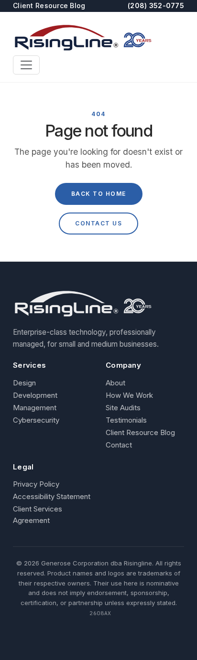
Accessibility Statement (51, 496)
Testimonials (126, 420)
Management (34, 407)
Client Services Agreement (37, 514)
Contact (119, 444)
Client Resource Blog (49, 5)
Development (35, 395)
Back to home (98, 193)
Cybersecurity (36, 420)
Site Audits (123, 407)
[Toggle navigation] (26, 65)
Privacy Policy (36, 484)
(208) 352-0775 (156, 5)
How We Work (129, 395)
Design (24, 382)
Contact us (98, 223)
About (115, 382)
